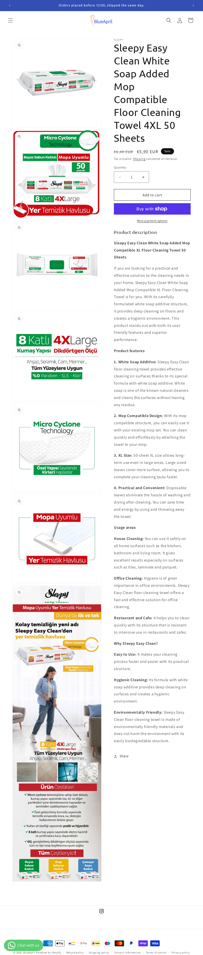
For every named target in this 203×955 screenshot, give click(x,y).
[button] (10, 20)
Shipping (139, 159)
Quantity (120, 167)
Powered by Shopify (48, 952)
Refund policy (75, 952)
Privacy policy (181, 952)
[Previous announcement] (9, 5)
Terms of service (156, 952)
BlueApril (29, 952)
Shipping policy (99, 952)
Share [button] (124, 756)
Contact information (127, 952)
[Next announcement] (193, 5)
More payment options (152, 221)
